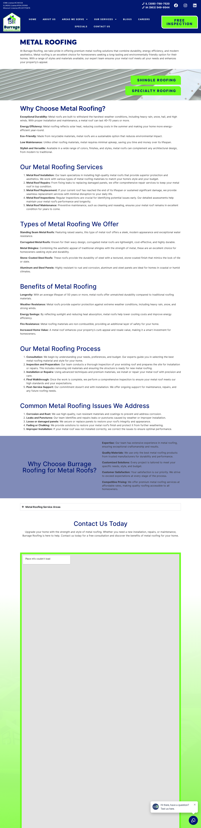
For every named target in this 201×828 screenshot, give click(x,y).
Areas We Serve (73, 19)
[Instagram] (185, 5)
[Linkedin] (195, 5)
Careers (144, 19)
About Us (49, 19)
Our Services (103, 19)
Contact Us (102, 26)
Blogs (127, 19)
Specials (81, 26)
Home (32, 19)
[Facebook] (176, 5)
